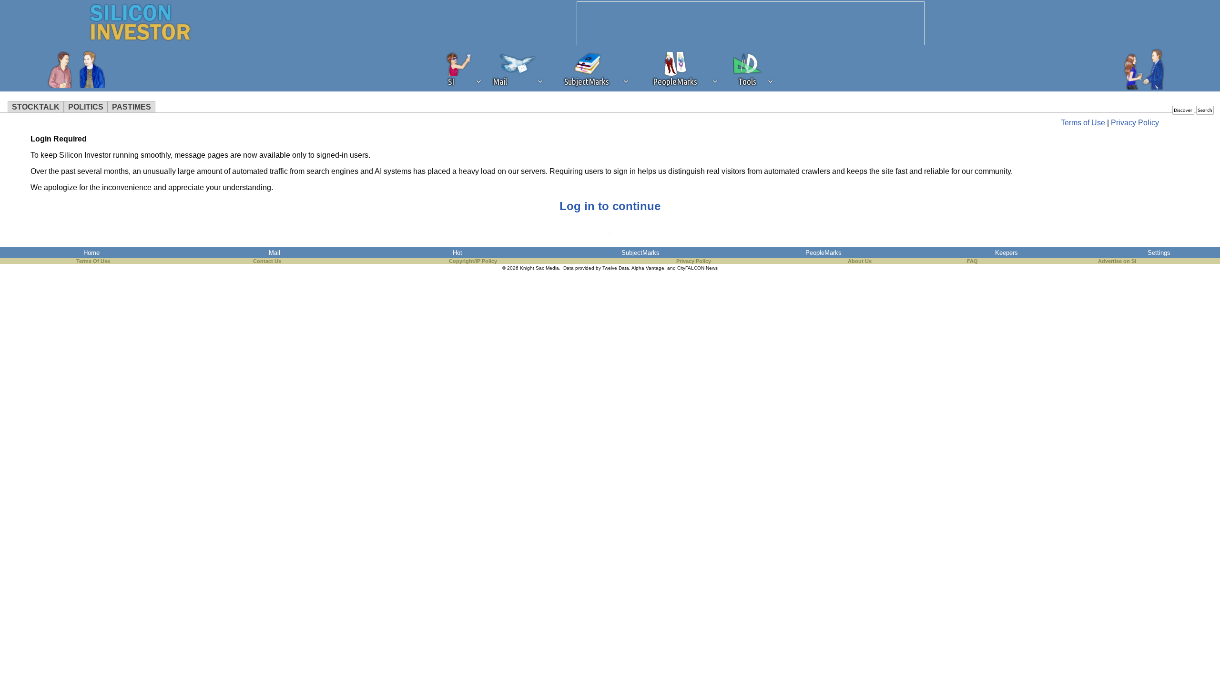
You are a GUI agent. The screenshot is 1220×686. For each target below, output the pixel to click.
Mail (274, 252)
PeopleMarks (823, 252)
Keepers (1006, 252)
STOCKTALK (36, 107)
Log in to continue (610, 206)
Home (91, 252)
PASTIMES (131, 107)
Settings (1159, 252)
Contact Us (267, 261)
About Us (860, 261)
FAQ (972, 261)
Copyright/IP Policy (473, 261)
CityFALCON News (697, 268)
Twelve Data (615, 268)
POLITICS (85, 107)
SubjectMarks (640, 252)
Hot (457, 252)
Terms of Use (1083, 123)
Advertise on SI (1117, 261)
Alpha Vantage (647, 268)
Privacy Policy (1135, 123)
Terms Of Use (93, 261)
